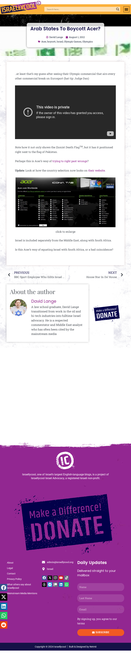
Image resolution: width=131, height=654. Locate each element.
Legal (10, 568)
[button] (126, 9)
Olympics (87, 41)
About (10, 562)
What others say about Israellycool (19, 586)
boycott (51, 41)
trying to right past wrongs (69, 161)
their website (96, 170)
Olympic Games (72, 41)
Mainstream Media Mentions (22, 593)
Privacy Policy (14, 579)
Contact (11, 573)
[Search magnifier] (117, 9)
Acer (43, 41)
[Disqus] (65, 396)
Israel (60, 41)
